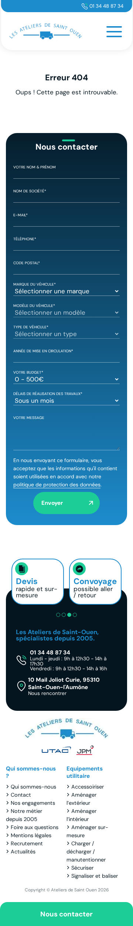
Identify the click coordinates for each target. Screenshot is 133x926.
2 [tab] (64, 615)
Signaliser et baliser (94, 876)
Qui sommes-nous (33, 786)
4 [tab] (75, 615)
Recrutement (27, 843)
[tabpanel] (37, 582)
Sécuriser (82, 867)
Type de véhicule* (30, 327)
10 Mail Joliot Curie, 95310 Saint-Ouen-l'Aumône (64, 686)
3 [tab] (69, 615)
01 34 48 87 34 (106, 6)
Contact (21, 795)
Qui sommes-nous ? (31, 772)
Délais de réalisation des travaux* (47, 393)
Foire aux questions (34, 827)
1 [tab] (58, 615)
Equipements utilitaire (84, 772)
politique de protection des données (56, 484)
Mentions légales (31, 835)
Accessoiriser (87, 786)
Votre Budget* (28, 372)
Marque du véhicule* (34, 284)
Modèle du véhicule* (34, 305)
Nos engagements (33, 803)
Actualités (23, 851)
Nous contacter (66, 914)
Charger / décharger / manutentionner (86, 851)
